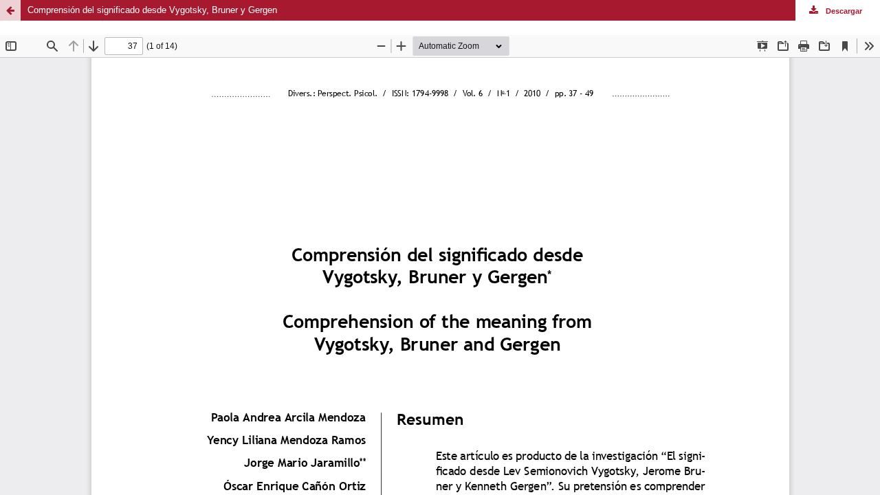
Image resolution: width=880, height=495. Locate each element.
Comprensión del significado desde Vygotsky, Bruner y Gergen (152, 10)
